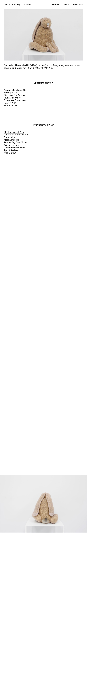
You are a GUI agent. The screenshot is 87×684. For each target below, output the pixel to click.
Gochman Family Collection (17, 4)
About (66, 4)
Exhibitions (77, 4)
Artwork (55, 4)
